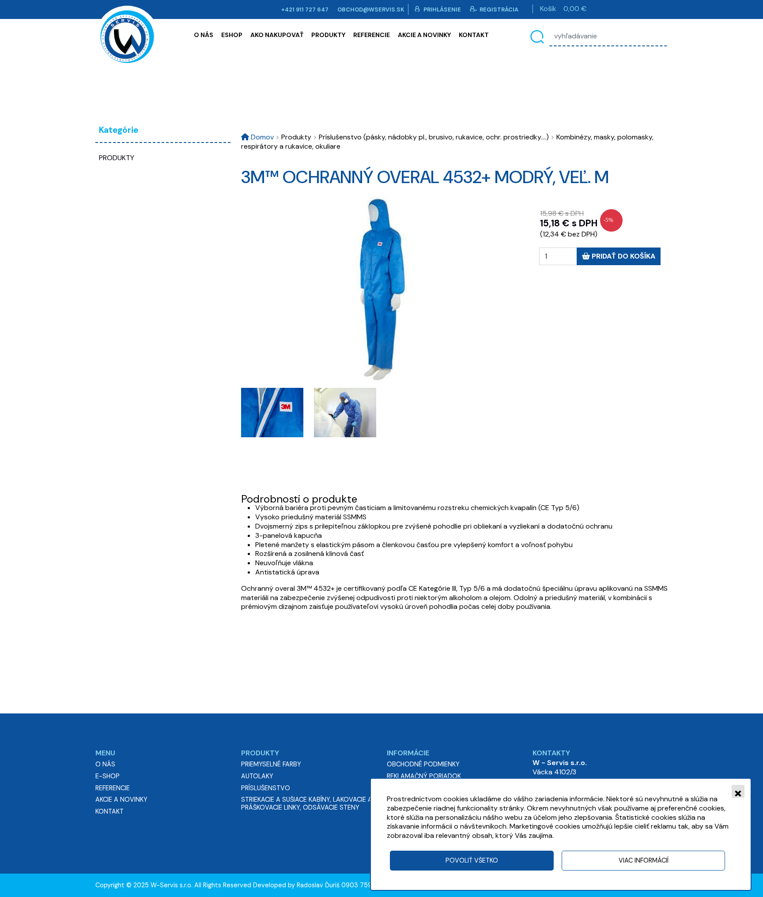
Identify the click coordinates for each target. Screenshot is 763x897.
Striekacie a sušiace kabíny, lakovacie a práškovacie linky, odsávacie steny (306, 803)
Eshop (231, 35)
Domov (261, 137)
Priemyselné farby (271, 764)
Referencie (371, 35)
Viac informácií (644, 860)
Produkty (328, 35)
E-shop (107, 776)
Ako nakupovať (276, 35)
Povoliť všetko (472, 860)
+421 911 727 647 (305, 9)
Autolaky (257, 776)
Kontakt (474, 35)
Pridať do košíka (622, 256)
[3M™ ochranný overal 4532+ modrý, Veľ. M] (381, 289)
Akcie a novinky (424, 35)
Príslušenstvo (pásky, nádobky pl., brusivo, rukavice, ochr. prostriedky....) (431, 137)
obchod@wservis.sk (370, 9)
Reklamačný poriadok (424, 776)
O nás (203, 35)
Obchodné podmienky (423, 764)
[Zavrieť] (738, 791)
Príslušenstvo (265, 788)
